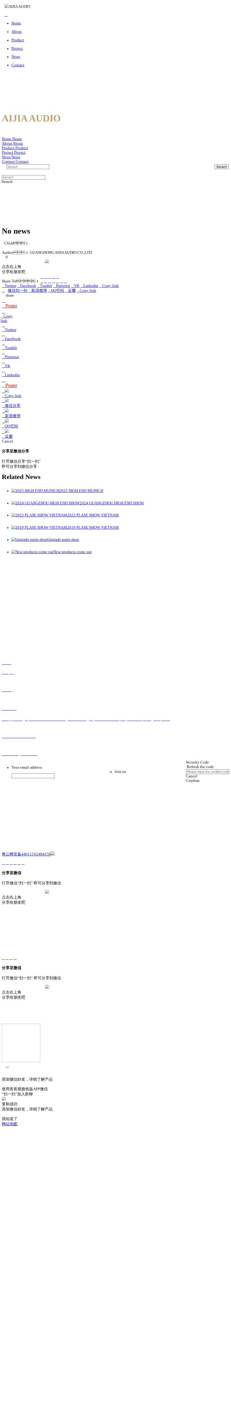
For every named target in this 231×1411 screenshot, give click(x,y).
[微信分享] (41, 277)
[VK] (57, 281)
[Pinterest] (53, 281)
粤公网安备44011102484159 (26, 854)
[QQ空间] (49, 277)
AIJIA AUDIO (19, 7)
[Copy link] (57, 277)
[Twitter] (41, 281)
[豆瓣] (53, 277)
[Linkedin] (61, 281)
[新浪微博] (45, 277)
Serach (221, 167)
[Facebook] (45, 281)
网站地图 (9, 1124)
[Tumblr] (49, 281)
